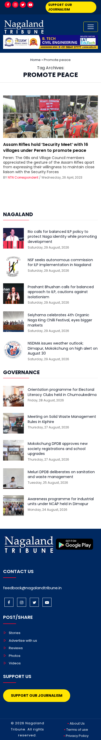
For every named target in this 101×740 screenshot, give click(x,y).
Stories (14, 632)
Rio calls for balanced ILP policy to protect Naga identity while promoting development (62, 236)
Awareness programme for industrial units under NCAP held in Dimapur (61, 502)
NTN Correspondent (23, 177)
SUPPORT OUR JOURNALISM (60, 7)
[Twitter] (23, 5)
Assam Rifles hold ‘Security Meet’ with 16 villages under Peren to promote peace (45, 147)
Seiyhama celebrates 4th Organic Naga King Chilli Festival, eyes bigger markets (60, 320)
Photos (14, 655)
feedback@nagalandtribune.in (32, 588)
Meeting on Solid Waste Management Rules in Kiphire (62, 419)
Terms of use (77, 729)
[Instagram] (15, 5)
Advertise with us (23, 640)
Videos (15, 663)
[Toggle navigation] (90, 27)
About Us (77, 723)
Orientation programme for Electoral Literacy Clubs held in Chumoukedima (62, 392)
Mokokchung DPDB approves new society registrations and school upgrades (58, 448)
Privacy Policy (77, 735)
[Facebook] (8, 5)
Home (35, 59)
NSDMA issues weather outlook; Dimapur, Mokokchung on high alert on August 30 (63, 348)
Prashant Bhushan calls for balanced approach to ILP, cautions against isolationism (61, 292)
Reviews (16, 648)
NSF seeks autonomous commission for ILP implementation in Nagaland (60, 263)
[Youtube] (30, 5)
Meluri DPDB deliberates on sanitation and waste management (61, 475)
